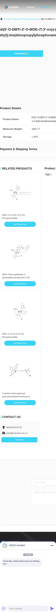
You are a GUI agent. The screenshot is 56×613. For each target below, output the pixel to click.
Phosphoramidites (30, 19)
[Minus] (52, 545)
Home (30, 7)
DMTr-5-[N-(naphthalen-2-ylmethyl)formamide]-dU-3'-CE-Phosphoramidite (16, 277)
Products (45, 7)
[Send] (52, 608)
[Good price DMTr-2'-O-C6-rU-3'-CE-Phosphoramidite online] (20, 311)
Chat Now (20, 53)
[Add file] (4, 608)
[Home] (11, 7)
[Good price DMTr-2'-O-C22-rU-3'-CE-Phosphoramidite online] (20, 192)
